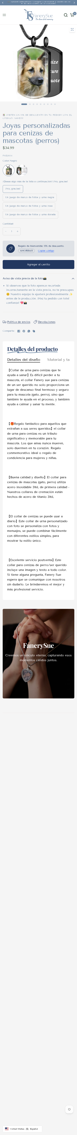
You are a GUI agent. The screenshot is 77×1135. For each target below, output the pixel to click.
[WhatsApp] (29, 331)
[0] (71, 15)
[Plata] (22, 170)
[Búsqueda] (66, 15)
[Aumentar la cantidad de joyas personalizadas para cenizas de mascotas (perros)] (17, 231)
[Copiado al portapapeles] (34, 331)
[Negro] (8, 170)
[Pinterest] (24, 331)
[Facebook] (19, 331)
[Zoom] (72, 29)
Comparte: (9, 331)
